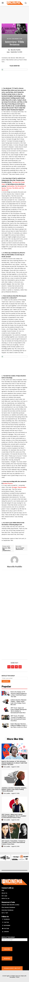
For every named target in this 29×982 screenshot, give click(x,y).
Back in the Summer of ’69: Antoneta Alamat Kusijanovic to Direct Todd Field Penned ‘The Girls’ (19, 694)
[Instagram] (3, 925)
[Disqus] (14, 593)
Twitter (6, 922)
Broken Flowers (8, 483)
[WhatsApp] (20, 666)
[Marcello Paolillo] (14, 560)
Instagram (7, 925)
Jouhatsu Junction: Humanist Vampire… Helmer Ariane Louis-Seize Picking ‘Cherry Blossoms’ (18, 702)
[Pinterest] (16, 666)
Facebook (7, 919)
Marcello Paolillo (15, 49)
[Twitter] (12, 666)
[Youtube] (3, 928)
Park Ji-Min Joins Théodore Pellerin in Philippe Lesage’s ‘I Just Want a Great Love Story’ (19, 725)
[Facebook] (9, 666)
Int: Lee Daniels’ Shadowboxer (20, 548)
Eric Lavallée (7, 766)
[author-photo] (3, 767)
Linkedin (6, 931)
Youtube (6, 928)
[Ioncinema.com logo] (15, 2)
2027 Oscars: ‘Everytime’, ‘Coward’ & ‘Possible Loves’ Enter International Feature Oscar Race (18, 718)
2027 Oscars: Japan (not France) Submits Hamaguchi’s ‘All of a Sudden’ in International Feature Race (19, 710)
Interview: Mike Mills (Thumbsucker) (6, 549)
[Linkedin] (3, 932)
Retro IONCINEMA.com (14, 38)
